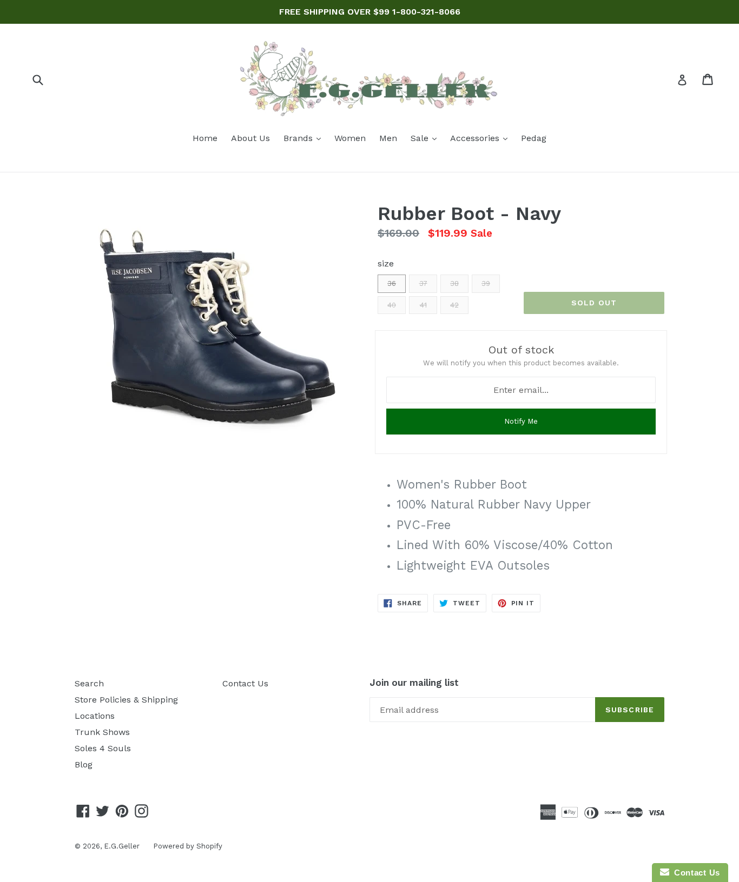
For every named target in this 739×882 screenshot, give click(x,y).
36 (391, 283)
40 (391, 305)
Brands (304, 137)
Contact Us (245, 683)
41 (423, 305)
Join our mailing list (414, 682)
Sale (426, 137)
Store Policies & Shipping (126, 699)
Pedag (533, 138)
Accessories (481, 137)
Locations (95, 716)
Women (350, 138)
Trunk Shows (102, 732)
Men (388, 138)
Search (89, 683)
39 (485, 283)
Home (205, 138)
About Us (250, 138)
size (386, 263)
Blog (84, 764)
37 (423, 283)
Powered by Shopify (187, 846)
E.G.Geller (122, 846)
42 (454, 305)
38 (454, 283)
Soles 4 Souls (103, 748)
